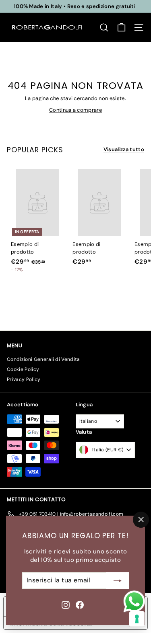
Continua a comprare (75, 110)
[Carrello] (121, 27)
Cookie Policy (23, 369)
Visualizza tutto (123, 149)
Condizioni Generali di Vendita (43, 359)
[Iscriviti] (117, 581)
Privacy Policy (24, 379)
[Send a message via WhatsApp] (134, 601)
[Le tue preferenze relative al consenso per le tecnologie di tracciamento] (137, 619)
